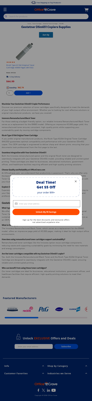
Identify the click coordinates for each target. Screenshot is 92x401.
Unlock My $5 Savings (46, 212)
